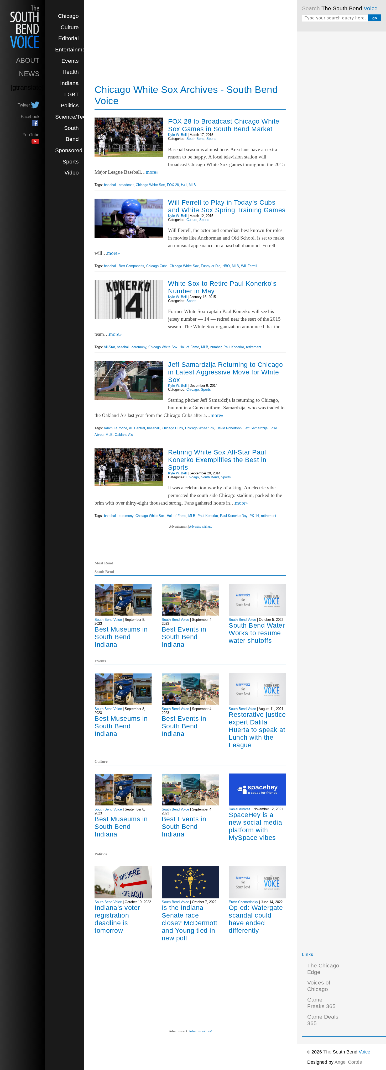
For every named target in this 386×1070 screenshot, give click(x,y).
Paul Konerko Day (233, 516)
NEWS (29, 73)
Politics (70, 105)
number (215, 347)
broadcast (126, 185)
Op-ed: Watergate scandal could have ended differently (256, 919)
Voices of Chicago (318, 985)
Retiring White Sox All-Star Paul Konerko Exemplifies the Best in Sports (217, 459)
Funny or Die (210, 266)
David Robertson (229, 428)
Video (71, 172)
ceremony (139, 347)
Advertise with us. (200, 526)
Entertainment (72, 49)
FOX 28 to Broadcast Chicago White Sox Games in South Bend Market (223, 125)
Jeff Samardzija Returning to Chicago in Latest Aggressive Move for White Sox (225, 372)
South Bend (195, 139)
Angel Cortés (348, 1062)
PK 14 (254, 516)
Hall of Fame (189, 347)
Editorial (68, 38)
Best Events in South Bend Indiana (184, 637)
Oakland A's (124, 435)
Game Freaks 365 (321, 1003)
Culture (70, 27)
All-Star (109, 347)
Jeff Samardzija (256, 428)
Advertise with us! (200, 1031)
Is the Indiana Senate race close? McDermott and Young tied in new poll (189, 923)
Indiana (69, 83)
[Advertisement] (341, 115)
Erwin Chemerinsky (243, 902)
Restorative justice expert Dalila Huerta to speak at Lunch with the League (257, 730)
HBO (226, 266)
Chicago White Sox (150, 185)
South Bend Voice (108, 620)
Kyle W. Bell (177, 135)
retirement (253, 347)
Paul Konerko (233, 347)
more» (152, 172)
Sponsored (68, 150)
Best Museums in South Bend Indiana (121, 637)
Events (70, 61)
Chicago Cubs (157, 266)
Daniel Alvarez (240, 809)
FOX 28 (173, 185)
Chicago (68, 16)
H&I (184, 185)
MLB (192, 185)
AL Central (137, 428)
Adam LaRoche (115, 428)
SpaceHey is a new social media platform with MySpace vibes (255, 826)
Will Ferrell (249, 266)
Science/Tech (72, 117)
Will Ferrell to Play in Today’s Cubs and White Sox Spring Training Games (227, 206)
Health (70, 72)
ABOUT (27, 60)
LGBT (71, 94)
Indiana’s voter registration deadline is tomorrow (117, 919)
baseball (110, 185)
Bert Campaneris (131, 266)
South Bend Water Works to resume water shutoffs (257, 633)
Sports (70, 161)
